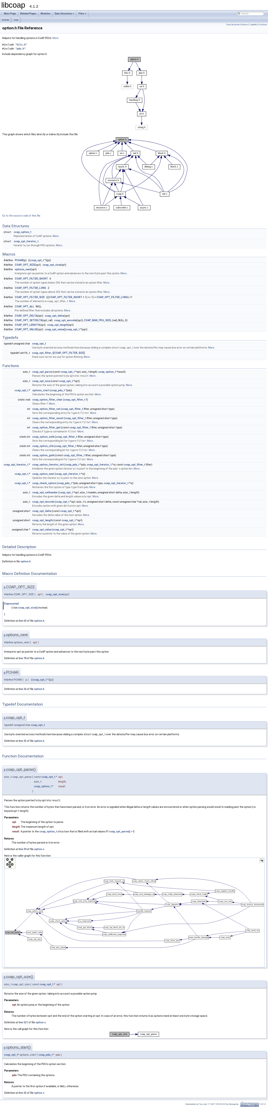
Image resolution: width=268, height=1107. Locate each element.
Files (83, 14)
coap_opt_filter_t (42, 352)
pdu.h (20, 48)
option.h (25, 561)
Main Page (10, 13)
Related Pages (28, 13)
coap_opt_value (54, 329)
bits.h (21, 44)
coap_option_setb (43, 436)
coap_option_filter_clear (47, 399)
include (5, 20)
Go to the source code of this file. (21, 215)
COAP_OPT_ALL (24, 306)
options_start (40, 390)
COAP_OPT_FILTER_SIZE (30, 297)
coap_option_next (43, 473)
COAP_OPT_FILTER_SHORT (31, 278)
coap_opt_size (51, 264)
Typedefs (253, 24)
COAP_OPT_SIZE (25, 264)
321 (26, 1022)
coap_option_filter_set (46, 408)
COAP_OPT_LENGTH (27, 324)
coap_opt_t (37, 260)
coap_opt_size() (28, 607)
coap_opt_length (57, 324)
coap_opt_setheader (45, 492)
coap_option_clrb (43, 446)
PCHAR (19, 260)
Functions (263, 24)
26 (25, 689)
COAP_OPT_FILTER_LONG (30, 287)
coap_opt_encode (65, 320)
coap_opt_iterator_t (26, 241)
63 (25, 620)
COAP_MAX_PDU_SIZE (97, 320)
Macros (244, 24)
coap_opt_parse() (119, 831)
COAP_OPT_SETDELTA (28, 320)
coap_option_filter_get (46, 427)
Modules (45, 13)
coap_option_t (22, 232)
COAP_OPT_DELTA (26, 315)
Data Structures (65, 14)
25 (25, 740)
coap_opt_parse (42, 371)
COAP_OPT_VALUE (26, 329)
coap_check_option (44, 483)
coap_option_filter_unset (47, 418)
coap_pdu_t (58, 390)
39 (25, 849)
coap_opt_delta (54, 315)
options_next (23, 269)
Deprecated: (11, 603)
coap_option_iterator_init (48, 464)
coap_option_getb (43, 455)
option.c (39, 849)
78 (25, 658)
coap (16, 20)
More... (56, 38)
